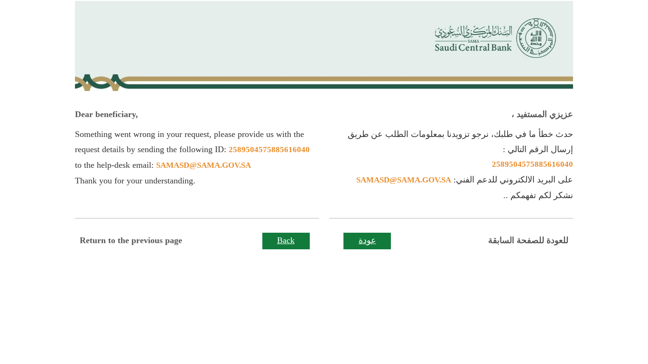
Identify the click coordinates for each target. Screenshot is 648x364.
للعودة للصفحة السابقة (528, 240)
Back (286, 240)
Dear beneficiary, (106, 114)
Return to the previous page (131, 240)
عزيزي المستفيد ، (542, 114)
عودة (367, 240)
